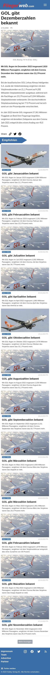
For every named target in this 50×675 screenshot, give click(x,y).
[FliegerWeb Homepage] (18, 5)
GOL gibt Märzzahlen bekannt (13, 433)
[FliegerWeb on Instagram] (25, 656)
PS (11, 28)
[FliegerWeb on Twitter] (38, 656)
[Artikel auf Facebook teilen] (19, 134)
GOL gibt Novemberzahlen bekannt (16, 597)
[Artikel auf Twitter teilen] (15, 134)
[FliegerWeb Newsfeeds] (45, 652)
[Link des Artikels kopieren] (10, 134)
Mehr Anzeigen (25, 642)
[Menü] (45, 5)
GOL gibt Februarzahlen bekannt (15, 187)
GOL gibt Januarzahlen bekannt (14, 146)
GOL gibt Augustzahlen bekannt (14, 351)
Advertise (6, 658)
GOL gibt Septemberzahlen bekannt (16, 392)
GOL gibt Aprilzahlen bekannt (13, 269)
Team (4, 655)
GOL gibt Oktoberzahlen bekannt (15, 310)
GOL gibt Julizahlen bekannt (13, 228)
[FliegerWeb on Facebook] (32, 656)
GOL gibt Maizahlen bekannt (13, 556)
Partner (5, 661)
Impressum (7, 651)
